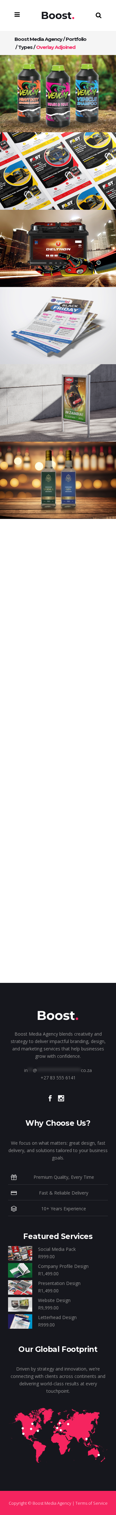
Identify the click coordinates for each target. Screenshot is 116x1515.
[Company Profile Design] (20, 1270)
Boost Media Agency (38, 39)
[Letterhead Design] (20, 1321)
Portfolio (76, 39)
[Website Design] (20, 1304)
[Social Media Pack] (20, 1253)
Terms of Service (91, 1503)
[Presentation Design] (20, 1287)
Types (25, 47)
